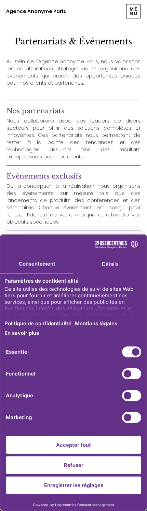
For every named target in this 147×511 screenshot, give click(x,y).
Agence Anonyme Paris (36, 11)
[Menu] (133, 11)
